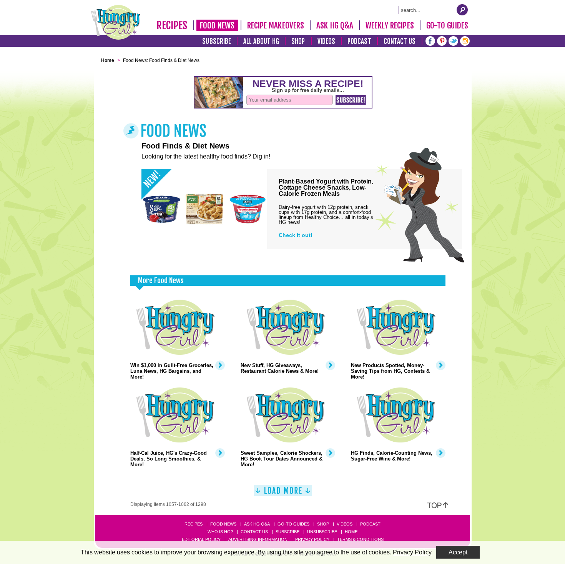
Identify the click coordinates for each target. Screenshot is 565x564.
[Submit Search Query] (462, 9)
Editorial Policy (201, 539)
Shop (298, 41)
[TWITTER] (453, 40)
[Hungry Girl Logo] (115, 22)
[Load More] (283, 493)
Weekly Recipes (390, 25)
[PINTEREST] (442, 40)
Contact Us (400, 41)
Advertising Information (257, 539)
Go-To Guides (447, 25)
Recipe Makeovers (275, 25)
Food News (217, 25)
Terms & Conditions (360, 539)
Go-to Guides (293, 524)
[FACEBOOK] (430, 40)
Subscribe (216, 41)
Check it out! (295, 235)
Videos (326, 41)
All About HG (261, 41)
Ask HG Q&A (334, 25)
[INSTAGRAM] (465, 40)
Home (351, 531)
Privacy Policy (312, 539)
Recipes (172, 25)
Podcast (359, 41)
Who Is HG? (220, 531)
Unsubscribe (322, 531)
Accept (458, 552)
